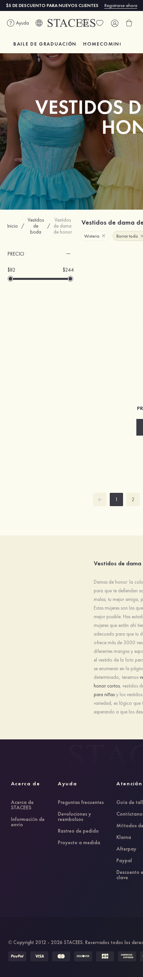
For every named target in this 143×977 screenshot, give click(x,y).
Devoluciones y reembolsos (74, 817)
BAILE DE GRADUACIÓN (44, 44)
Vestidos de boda (36, 226)
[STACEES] (71, 23)
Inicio (12, 226)
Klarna (123, 838)
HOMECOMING (103, 44)
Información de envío (28, 822)
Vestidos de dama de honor (63, 226)
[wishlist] (99, 23)
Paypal (124, 861)
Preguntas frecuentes (81, 803)
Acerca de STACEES (22, 805)
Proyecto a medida (79, 843)
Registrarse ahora (120, 5)
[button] (40, 254)
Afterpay (126, 849)
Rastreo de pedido (78, 831)
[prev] (99, 499)
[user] (114, 23)
